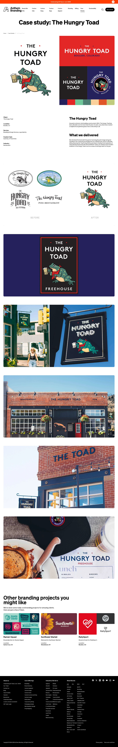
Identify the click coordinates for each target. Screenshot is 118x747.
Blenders (69, 727)
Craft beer (48, 704)
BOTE (78, 687)
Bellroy (69, 711)
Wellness (55, 704)
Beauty (48, 692)
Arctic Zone (70, 693)
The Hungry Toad (8, 119)
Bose (68, 732)
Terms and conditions (109, 742)
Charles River (80, 709)
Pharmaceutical (57, 690)
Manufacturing (49, 717)
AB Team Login (7, 704)
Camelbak (79, 705)
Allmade (69, 687)
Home (4, 33)
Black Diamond (71, 720)
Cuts (78, 727)
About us (6, 680)
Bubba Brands (81, 691)
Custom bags (28, 690)
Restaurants (6, 145)
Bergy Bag (69, 718)
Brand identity (28, 686)
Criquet (79, 725)
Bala (68, 705)
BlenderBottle (71, 725)
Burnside (79, 696)
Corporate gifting (29, 701)
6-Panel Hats (12, 138)
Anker (68, 691)
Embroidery (28, 699)
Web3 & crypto (57, 701)
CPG (47, 699)
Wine (54, 706)
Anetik (68, 689)
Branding (70, 8)
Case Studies (11, 33)
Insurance (48, 711)
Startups (55, 695)
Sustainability (92, 8)
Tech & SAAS (56, 697)
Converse (79, 714)
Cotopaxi (79, 718)
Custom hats (28, 692)
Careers (5, 695)
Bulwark (79, 693)
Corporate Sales (7, 699)
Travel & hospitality (58, 699)
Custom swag (28, 697)
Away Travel (70, 700)
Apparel (48, 688)
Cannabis (48, 697)
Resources (6, 697)
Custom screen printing (31, 695)
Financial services (50, 708)
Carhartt (79, 707)
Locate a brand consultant (10, 701)
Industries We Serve (52, 680)
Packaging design (29, 704)
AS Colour (69, 696)
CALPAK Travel (81, 702)
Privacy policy (99, 742)
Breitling (79, 689)
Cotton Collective (82, 720)
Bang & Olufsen (71, 702)
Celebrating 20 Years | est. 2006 (61, 2)
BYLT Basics (80, 698)
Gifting (76, 8)
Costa (78, 716)
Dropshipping (28, 708)
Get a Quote (110, 9)
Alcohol (48, 686)
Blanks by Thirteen (72, 723)
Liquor (47, 715)
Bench (68, 714)
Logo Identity (22, 132)
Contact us (6, 688)
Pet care (55, 688)
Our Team (6, 686)
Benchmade (70, 716)
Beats (68, 707)
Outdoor (55, 686)
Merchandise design (30, 706)
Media (54, 683)
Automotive (49, 690)
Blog (4, 690)
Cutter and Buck (81, 729)
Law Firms (48, 713)
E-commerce (49, 706)
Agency (48, 683)
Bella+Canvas (70, 709)
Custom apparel (29, 688)
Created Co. (80, 723)
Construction (49, 701)
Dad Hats (6, 138)
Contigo (79, 711)
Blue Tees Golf (71, 729)
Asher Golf (70, 698)
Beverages (49, 695)
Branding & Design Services (11, 132)
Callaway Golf (80, 700)
